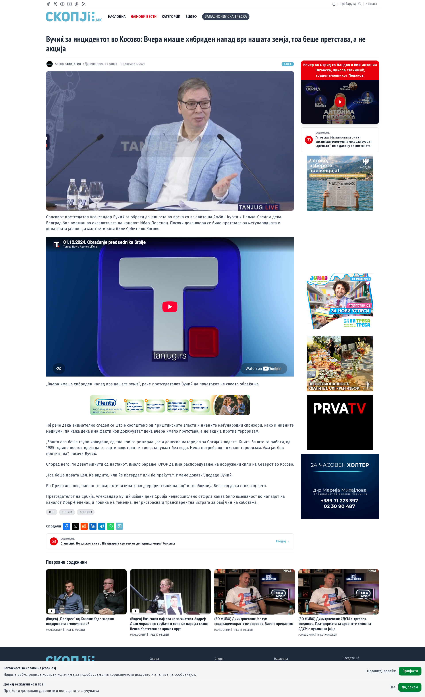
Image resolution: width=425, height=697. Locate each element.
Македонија (54, 629)
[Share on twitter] (75, 526)
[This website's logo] (74, 16)
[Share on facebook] (66, 526)
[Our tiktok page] (76, 4)
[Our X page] (55, 4)
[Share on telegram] (101, 526)
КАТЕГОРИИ (171, 16)
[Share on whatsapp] (110, 526)
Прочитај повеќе (381, 671)
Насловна (281, 659)
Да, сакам (410, 687)
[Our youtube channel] (62, 4)
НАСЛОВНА (117, 16)
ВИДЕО (191, 16)
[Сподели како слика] (119, 526)
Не (393, 687)
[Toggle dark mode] (334, 4)
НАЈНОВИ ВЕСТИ (143, 16)
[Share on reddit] (84, 526)
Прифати (410, 671)
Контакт (371, 4)
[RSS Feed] (83, 4)
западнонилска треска (226, 16)
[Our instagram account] (69, 4)
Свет (287, 64)
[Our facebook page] (48, 4)
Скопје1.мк (73, 64)
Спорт (219, 659)
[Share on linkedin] (93, 526)
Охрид (154, 659)
